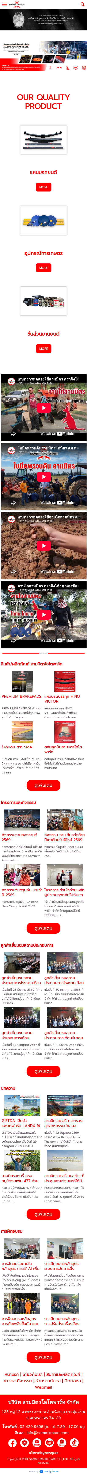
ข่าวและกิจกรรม (18, 1381)
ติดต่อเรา (72, 1381)
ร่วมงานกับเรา (48, 1381)
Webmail (43, 1387)
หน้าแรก (12, 1374)
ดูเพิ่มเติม (43, 785)
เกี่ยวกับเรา (32, 1374)
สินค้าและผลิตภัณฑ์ (63, 1374)
